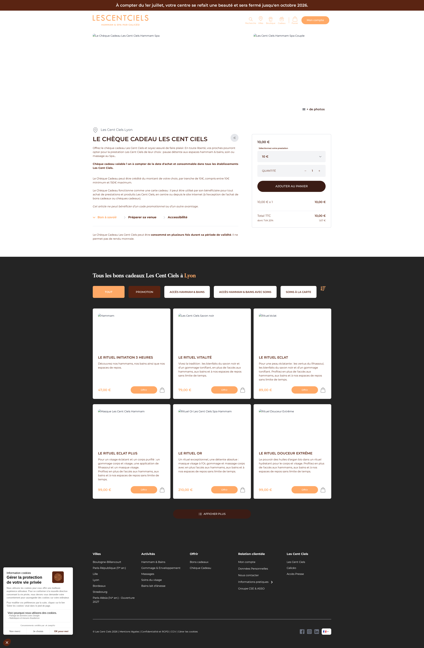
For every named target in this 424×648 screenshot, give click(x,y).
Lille (95, 574)
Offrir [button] (194, 554)
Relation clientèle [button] (251, 554)
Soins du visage (151, 579)
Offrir (144, 389)
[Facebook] (302, 631)
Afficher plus (215, 513)
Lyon (96, 579)
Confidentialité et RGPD (155, 631)
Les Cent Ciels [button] (297, 554)
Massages (147, 574)
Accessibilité (177, 217)
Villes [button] (97, 554)
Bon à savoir (107, 217)
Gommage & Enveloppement (161, 568)
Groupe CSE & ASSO (251, 588)
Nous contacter (248, 575)
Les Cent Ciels (296, 562)
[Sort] (323, 288)
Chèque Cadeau (200, 568)
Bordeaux (99, 585)
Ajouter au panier (291, 186)
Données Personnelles (253, 568)
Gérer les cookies (188, 631)
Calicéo (291, 568)
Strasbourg (100, 591)
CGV (173, 631)
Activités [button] (148, 554)
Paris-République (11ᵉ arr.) (109, 568)
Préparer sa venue (141, 217)
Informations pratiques (253, 581)
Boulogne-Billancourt (107, 562)
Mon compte (246, 562)
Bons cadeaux (199, 562)
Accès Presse (295, 574)
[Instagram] (309, 631)
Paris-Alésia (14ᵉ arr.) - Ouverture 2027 (114, 599)
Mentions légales (129, 631)
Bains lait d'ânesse (153, 585)
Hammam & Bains (153, 562)
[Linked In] (316, 631)
